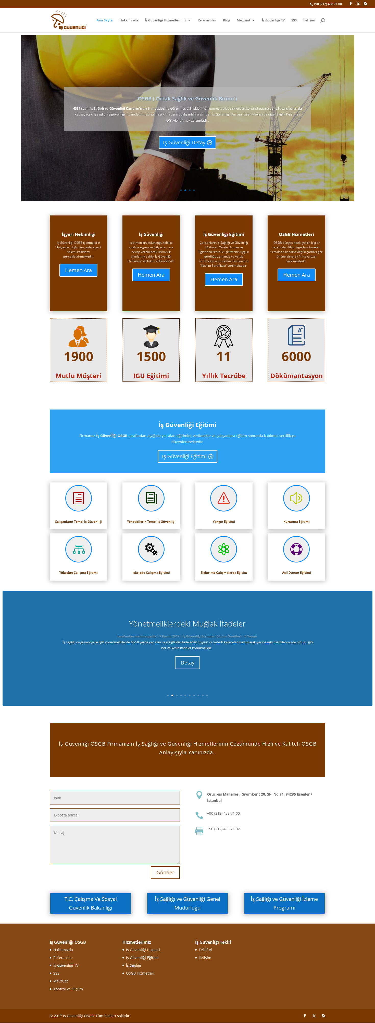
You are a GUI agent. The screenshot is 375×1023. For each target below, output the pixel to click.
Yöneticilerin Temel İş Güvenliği (151, 521)
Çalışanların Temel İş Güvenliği (78, 521)
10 (207, 695)
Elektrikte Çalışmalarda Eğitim (224, 572)
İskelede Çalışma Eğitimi (151, 572)
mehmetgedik (145, 636)
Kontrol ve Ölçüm (68, 989)
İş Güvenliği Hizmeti (143, 949)
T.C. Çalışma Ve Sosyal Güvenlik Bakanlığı (91, 903)
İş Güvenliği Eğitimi (184, 456)
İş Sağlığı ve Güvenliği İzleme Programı (284, 903)
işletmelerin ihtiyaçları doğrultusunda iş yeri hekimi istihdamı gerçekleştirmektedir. (78, 249)
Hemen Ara (78, 270)
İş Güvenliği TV (273, 20)
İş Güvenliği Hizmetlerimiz (165, 20)
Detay (187, 662)
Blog (226, 20)
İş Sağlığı (133, 965)
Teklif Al (205, 949)
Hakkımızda (128, 20)
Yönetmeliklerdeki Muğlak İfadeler (187, 623)
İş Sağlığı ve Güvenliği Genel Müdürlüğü (187, 903)
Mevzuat (243, 20)
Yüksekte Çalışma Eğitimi (78, 572)
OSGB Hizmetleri (140, 973)
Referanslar (207, 20)
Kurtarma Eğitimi (296, 521)
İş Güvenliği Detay (184, 142)
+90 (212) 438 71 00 (328, 4)
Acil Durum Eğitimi (296, 572)
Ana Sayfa (105, 20)
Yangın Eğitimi (224, 521)
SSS (294, 20)
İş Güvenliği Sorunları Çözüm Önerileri (212, 636)
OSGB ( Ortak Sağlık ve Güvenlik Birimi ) (187, 98)
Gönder (165, 872)
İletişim (309, 20)
